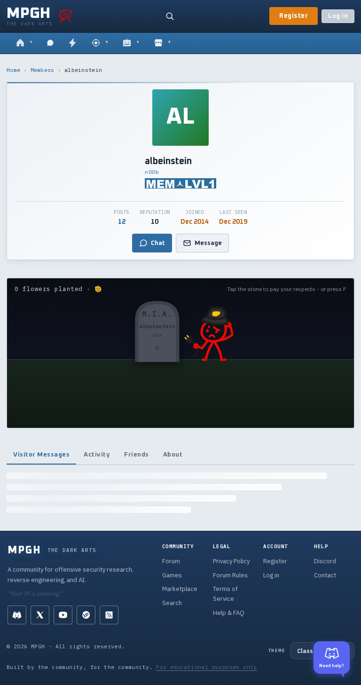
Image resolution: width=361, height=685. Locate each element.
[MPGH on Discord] (17, 615)
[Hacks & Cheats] (100, 43)
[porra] (65, 16)
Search (172, 603)
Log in (338, 16)
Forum (171, 561)
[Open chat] (50, 43)
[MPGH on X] (40, 615)
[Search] (169, 16)
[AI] (131, 43)
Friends (136, 454)
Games (172, 575)
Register (293, 16)
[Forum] (24, 43)
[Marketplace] (162, 43)
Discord (325, 561)
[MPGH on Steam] (86, 615)
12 (122, 222)
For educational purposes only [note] (206, 666)
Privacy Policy (231, 561)
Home (13, 69)
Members (43, 69)
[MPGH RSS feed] (109, 615)
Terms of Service (225, 594)
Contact (325, 575)
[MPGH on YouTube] (63, 615)
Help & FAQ (228, 613)
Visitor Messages (41, 454)
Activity (97, 454)
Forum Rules (230, 575)
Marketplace (179, 589)
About (173, 454)
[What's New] (72, 43)
